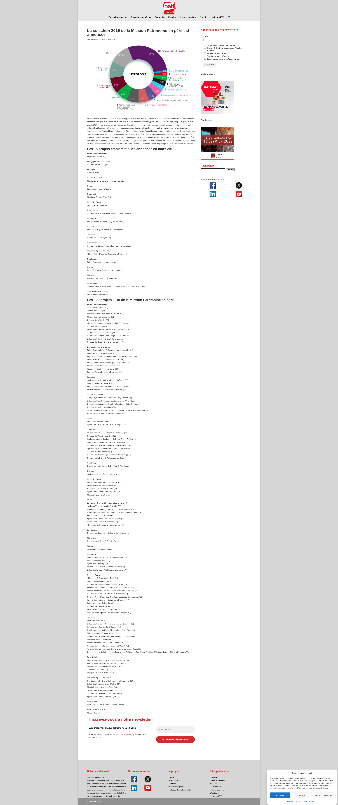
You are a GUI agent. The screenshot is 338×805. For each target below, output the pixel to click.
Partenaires (174, 780)
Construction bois (187, 17)
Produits (203, 17)
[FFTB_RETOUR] (217, 159)
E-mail (206, 36)
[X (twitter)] (239, 185)
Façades (172, 17)
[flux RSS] (213, 185)
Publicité (172, 784)
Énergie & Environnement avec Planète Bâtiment (224, 49)
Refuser (302, 795)
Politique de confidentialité (180, 790)
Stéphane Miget (97, 39)
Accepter (280, 795)
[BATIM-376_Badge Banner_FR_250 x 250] (217, 113)
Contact (172, 777)
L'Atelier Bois (215, 787)
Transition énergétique (141, 17)
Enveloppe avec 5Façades (218, 56)
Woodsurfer (215, 793)
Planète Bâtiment (217, 790)
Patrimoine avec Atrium (216, 53)
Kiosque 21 (214, 784)
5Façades (214, 777)
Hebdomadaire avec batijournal (220, 45)
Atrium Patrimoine (217, 780)
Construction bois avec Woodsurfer (222, 59)
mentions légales (131, 734)
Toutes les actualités (118, 17)
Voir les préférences (323, 795)
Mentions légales (309, 801)
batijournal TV (217, 17)
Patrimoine (160, 17)
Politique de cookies (294, 801)
